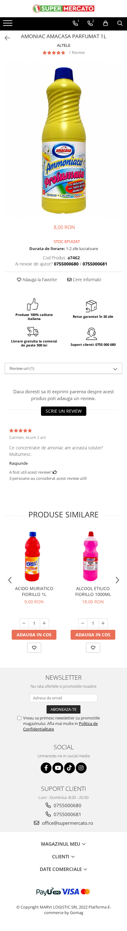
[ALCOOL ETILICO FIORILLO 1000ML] (93, 556)
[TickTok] (69, 768)
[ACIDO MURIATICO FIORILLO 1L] (34, 556)
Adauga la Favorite (39, 279)
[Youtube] (57, 768)
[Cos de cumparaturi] (105, 23)
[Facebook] (46, 768)
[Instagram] (81, 768)
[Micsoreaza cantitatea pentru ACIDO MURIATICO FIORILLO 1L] (24, 623)
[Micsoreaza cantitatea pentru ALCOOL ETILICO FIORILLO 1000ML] (83, 623)
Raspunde (18, 463)
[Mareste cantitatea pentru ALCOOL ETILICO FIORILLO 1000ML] (103, 623)
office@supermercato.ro (67, 823)
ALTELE (63, 45)
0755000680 (66, 805)
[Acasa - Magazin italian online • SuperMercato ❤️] (63, 9)
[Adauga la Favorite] (34, 648)
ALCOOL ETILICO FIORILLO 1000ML (93, 591)
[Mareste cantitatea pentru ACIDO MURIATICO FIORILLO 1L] (44, 623)
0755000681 (66, 814)
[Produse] (8, 25)
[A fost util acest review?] (55, 472)
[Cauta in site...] (120, 23)
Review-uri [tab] (22, 368)
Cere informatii (86, 279)
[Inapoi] (4, 38)
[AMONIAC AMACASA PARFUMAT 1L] (63, 139)
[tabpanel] (63, 139)
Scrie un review (64, 411)
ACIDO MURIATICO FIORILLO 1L (34, 591)
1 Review (77, 52)
